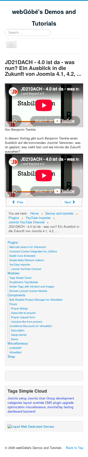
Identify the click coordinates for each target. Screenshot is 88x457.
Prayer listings (19, 308)
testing (68, 407)
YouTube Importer (19, 264)
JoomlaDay (55, 407)
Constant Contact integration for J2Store (33, 251)
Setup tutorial (18, 335)
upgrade (68, 402)
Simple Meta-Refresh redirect (26, 260)
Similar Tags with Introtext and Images (31, 286)
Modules (14, 273)
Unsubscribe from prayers (26, 321)
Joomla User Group (42, 398)
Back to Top (74, 447)
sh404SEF (15, 348)
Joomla (13, 398)
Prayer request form (23, 317)
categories (15, 402)
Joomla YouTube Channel (26, 269)
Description (17, 330)
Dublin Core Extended (22, 256)
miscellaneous (36, 407)
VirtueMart (15, 352)
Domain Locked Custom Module (28, 291)
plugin (57, 402)
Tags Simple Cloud (20, 277)
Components (16, 295)
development (65, 398)
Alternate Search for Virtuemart (27, 247)
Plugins (13, 242)
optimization (17, 407)
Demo (14, 339)
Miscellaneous (18, 343)
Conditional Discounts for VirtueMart (30, 326)
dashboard (15, 411)
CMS (49, 402)
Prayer (13, 304)
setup (23, 398)
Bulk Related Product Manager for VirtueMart (35, 299)
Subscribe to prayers (23, 313)
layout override (34, 402)
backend (29, 411)
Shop (11, 356)
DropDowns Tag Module (23, 282)
